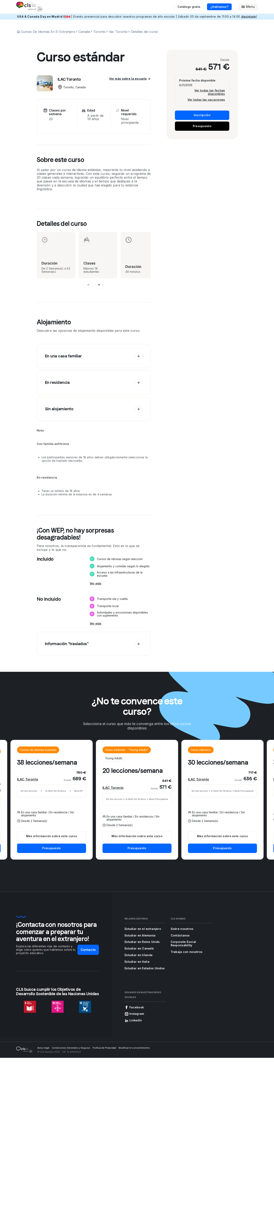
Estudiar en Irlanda (138, 955)
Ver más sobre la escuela (128, 78)
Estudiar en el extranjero (143, 928)
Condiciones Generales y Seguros (71, 1048)
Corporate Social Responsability (183, 943)
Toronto (99, 32)
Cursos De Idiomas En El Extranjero (48, 32)
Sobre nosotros (182, 928)
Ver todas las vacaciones (206, 99)
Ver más (95, 583)
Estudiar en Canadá (139, 948)
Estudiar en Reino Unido (142, 941)
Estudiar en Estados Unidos (145, 968)
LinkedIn (135, 1020)
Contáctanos (180, 935)
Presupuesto (202, 126)
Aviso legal (43, 1048)
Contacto (88, 950)
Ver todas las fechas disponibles (209, 92)
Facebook (136, 1007)
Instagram (136, 1013)
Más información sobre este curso (137, 836)
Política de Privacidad (104, 1048)
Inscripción (202, 115)
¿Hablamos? (219, 6)
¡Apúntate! (249, 16)
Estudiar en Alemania (140, 935)
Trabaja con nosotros (187, 952)
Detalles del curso (144, 32)
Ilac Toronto (118, 32)
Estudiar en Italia (137, 961)
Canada (84, 32)
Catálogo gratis (189, 6)
